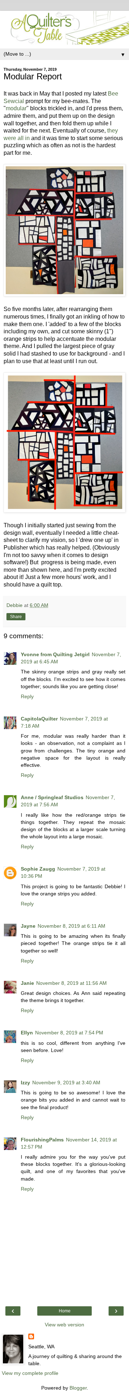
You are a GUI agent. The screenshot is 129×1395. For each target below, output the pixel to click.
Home (65, 1310)
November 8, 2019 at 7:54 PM (69, 1032)
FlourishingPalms (42, 1140)
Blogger (78, 1388)
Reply (27, 696)
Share (16, 616)
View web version (64, 1324)
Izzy (25, 1082)
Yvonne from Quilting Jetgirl (55, 654)
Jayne (28, 926)
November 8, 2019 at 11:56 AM (71, 983)
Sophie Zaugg (38, 869)
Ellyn (27, 1032)
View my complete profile (30, 1373)
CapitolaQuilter (39, 719)
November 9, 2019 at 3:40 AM (66, 1082)
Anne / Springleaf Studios (52, 797)
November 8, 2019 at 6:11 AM (71, 926)
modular (16, 108)
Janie (27, 983)
